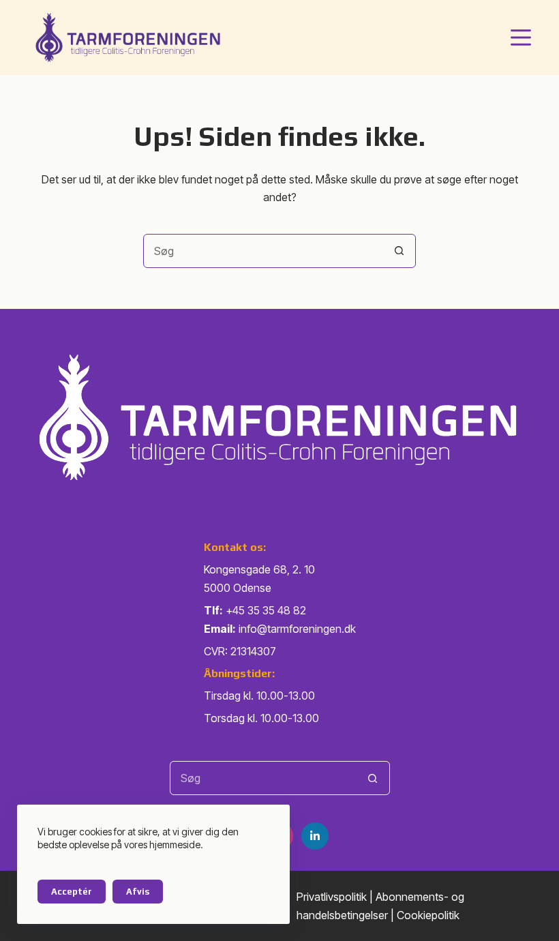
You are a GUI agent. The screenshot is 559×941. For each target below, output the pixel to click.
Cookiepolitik (428, 915)
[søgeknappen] (398, 251)
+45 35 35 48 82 (266, 610)
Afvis (137, 891)
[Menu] (521, 37)
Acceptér (71, 891)
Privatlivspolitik (332, 896)
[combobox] (263, 251)
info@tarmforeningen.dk (297, 629)
